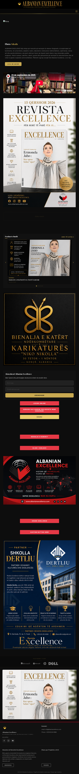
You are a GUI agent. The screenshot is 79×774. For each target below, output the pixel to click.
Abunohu (8, 765)
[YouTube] (13, 740)
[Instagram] (8, 740)
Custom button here (39, 532)
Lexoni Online (39, 403)
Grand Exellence (39, 521)
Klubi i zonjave (39, 448)
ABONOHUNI (39, 395)
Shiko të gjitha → (68, 237)
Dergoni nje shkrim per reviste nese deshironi (39, 410)
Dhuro (39, 417)
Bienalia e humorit (39, 437)
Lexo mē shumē (13, 64)
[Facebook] (4, 740)
